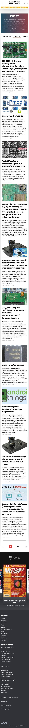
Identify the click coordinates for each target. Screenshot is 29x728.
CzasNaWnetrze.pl (6, 661)
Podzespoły (4, 620)
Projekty (3, 618)
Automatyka (4, 633)
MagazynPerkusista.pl (7, 674)
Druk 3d (24, 7)
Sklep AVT (3, 641)
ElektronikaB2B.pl (5, 684)
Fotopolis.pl (4, 701)
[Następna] (26, 546)
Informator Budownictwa (7, 657)
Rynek (2, 631)
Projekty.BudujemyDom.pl (7, 653)
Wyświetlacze (17, 7)
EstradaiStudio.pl (5, 676)
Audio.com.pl (4, 670)
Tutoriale (17, 36)
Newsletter (3, 639)
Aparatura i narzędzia (7, 629)
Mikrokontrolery (5, 7)
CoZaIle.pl (3, 655)
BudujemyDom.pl (5, 651)
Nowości (3, 627)
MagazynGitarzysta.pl (7, 672)
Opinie (2, 624)
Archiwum (3, 635)
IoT (12, 7)
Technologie (4, 622)
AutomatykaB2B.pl (6, 686)
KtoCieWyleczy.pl (5, 709)
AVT (21, 726)
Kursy (2, 626)
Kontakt (3, 637)
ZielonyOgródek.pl (5, 659)
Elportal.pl (3, 690)
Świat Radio (4, 692)
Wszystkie (7, 36)
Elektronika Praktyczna (7, 688)
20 (18, 546)
